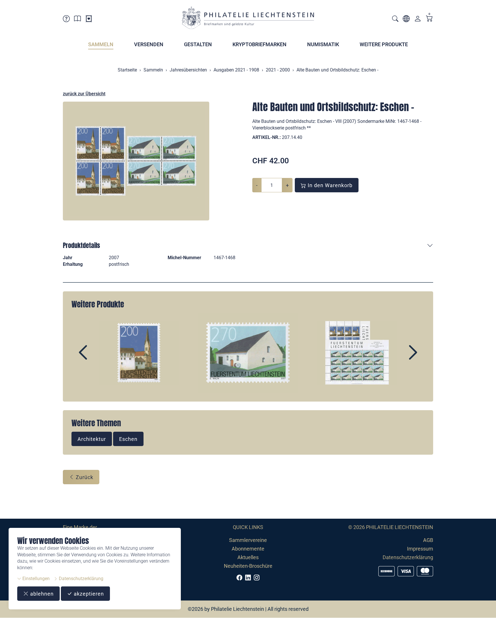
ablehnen (41, 594)
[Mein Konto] (417, 20)
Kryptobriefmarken (259, 44)
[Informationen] (77, 19)
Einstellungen (35, 578)
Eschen (128, 439)
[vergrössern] (136, 161)
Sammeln (100, 44)
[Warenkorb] (429, 19)
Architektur (92, 439)
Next (399, 357)
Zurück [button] (83, 477)
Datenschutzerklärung (80, 578)
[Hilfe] (66, 19)
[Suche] (395, 19)
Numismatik (323, 44)
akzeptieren (88, 594)
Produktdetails (81, 245)
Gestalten (198, 44)
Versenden (148, 44)
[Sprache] (406, 19)
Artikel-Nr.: (266, 137)
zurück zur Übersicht (84, 93)
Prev (96, 357)
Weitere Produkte (384, 44)
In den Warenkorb (329, 185)
